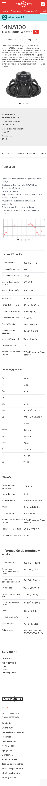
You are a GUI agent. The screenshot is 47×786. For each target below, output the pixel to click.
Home (5, 11)
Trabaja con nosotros (12, 763)
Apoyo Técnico (9, 750)
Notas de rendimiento (13, 732)
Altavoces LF (30, 11)
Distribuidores (9, 741)
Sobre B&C (7, 727)
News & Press (9, 745)
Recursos (6, 736)
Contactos (7, 754)
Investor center (9, 759)
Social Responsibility (12, 768)
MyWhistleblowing (11, 773)
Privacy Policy (9, 777)
